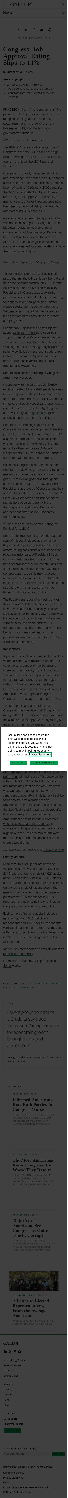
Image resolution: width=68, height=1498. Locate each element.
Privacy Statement (40, 754)
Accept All (18, 763)
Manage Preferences (44, 763)
